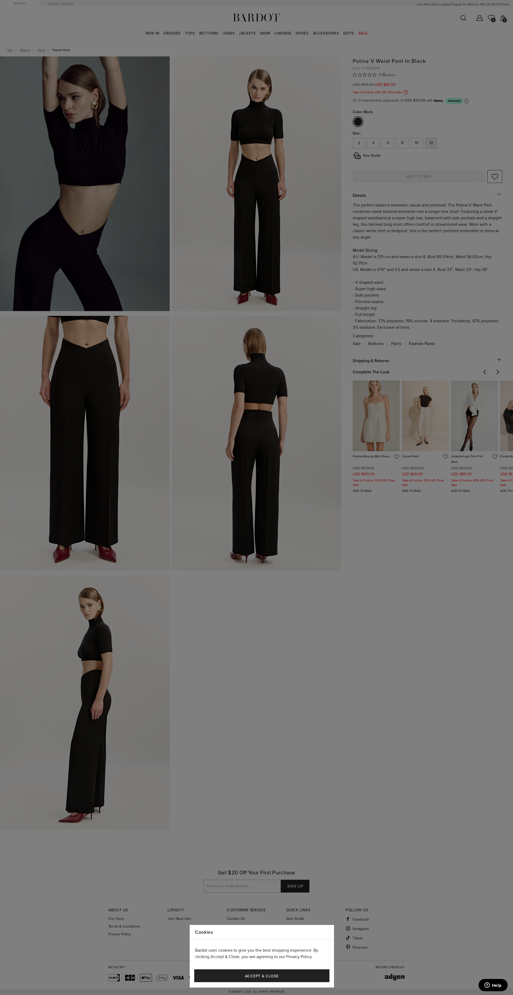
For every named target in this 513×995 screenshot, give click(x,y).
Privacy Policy (299, 956)
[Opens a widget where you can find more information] (493, 985)
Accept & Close (262, 976)
